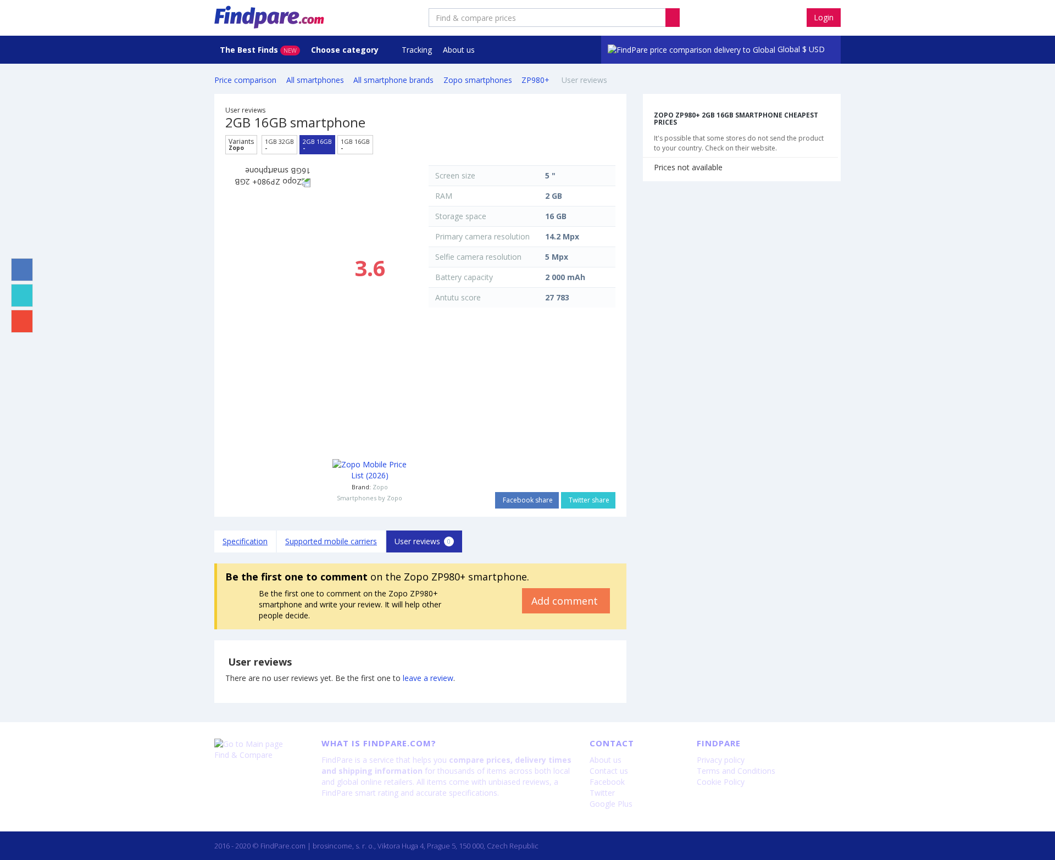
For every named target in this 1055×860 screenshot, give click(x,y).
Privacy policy (721, 760)
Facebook (607, 782)
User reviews (423, 541)
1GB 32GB (279, 144)
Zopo (380, 487)
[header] (672, 17)
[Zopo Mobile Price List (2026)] (369, 470)
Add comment (566, 600)
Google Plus (611, 803)
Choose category (346, 49)
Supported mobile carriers (331, 541)
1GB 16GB (355, 144)
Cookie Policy (721, 782)
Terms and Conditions (736, 771)
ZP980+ (536, 80)
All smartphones (315, 80)
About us (459, 49)
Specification (245, 541)
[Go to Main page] (259, 744)
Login (824, 17)
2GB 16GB (317, 144)
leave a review (428, 678)
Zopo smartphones (477, 80)
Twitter (602, 793)
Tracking (417, 49)
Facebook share (527, 500)
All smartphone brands (393, 80)
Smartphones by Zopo (369, 498)
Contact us (609, 771)
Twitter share (588, 500)
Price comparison (245, 80)
